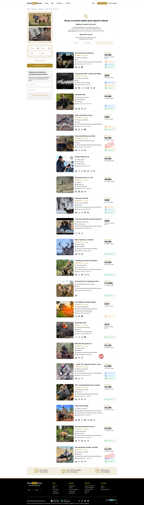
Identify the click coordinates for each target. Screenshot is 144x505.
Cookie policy (72, 493)
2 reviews (85, 325)
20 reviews (85, 304)
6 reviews (85, 76)
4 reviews (85, 263)
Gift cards (87, 491)
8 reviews (85, 138)
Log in (110, 3)
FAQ (86, 493)
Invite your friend (89, 489)
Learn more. (86, 503)
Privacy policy (72, 491)
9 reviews (85, 55)
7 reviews (85, 117)
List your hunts (102, 3)
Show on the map (41, 60)
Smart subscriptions (89, 485)
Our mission (55, 489)
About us (55, 485)
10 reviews (85, 366)
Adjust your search (40, 65)
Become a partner (105, 489)
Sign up (115, 3)
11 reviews (85, 200)
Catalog (70, 487)
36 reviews (85, 180)
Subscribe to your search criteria (40, 95)
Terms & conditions (73, 489)
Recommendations (89, 487)
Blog (54, 487)
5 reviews (85, 346)
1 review (86, 242)
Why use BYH (56, 493)
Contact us (55, 491)
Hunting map (72, 485)
